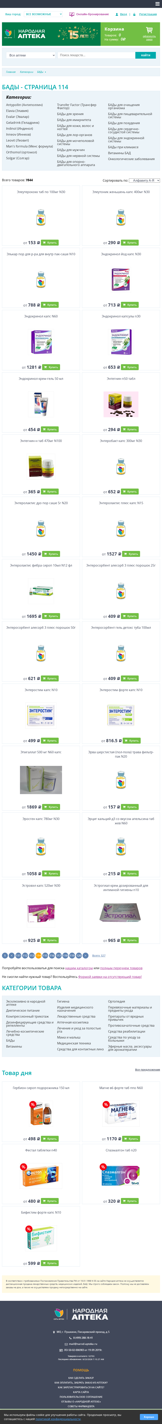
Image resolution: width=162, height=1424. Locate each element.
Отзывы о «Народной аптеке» (81, 1401)
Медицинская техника (74, 1043)
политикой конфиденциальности (58, 1419)
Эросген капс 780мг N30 (41, 819)
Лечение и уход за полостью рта (79, 1030)
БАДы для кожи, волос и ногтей (75, 127)
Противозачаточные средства (131, 1025)
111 (18, 955)
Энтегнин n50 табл (121, 378)
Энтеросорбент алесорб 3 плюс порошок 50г (41, 627)
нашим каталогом (79, 968)
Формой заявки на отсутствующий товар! (110, 977)
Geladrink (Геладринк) (22, 122)
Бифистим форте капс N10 (41, 1212)
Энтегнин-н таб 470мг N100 (41, 441)
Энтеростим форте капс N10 (121, 690)
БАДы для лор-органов (74, 134)
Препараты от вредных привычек (126, 1018)
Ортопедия (116, 1001)
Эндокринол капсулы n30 (121, 316)
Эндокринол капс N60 (41, 316)
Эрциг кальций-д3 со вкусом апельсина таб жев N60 (121, 821)
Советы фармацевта (81, 1406)
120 (78, 955)
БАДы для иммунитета (74, 119)
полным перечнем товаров (121, 968)
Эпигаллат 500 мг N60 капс (41, 752)
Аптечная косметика (73, 1022)
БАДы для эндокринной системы (126, 139)
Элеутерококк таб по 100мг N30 (41, 192)
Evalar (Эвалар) (17, 116)
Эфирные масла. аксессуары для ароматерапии (130, 1048)
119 (72, 955)
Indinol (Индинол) (19, 128)
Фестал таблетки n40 (41, 1150)
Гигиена (63, 1001)
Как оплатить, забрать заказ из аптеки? (81, 1382)
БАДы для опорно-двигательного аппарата (76, 163)
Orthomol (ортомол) (21, 152)
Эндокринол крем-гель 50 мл (41, 378)
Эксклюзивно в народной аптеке (25, 1003)
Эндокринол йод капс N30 (121, 254)
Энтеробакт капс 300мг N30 (121, 441)
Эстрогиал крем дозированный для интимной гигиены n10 (121, 887)
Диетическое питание (23, 1010)
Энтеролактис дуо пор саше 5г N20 (41, 503)
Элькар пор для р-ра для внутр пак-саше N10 (41, 254)
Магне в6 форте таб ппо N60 (121, 1088)
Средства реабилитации (126, 1031)
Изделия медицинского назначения (75, 1009)
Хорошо (149, 1417)
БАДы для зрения (70, 113)
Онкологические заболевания (131, 158)
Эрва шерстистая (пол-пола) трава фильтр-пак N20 (121, 754)
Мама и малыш (68, 1037)
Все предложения (147, 1069)
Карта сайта (81, 1392)
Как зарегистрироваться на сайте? (81, 1387)
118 (65, 955)
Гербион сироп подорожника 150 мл (41, 1088)
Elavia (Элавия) (17, 110)
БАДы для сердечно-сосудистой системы (123, 130)
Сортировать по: (116, 180)
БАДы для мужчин (71, 149)
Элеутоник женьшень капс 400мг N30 (121, 192)
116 (52, 955)
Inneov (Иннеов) (18, 134)
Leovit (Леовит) (17, 140)
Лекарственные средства (76, 1016)
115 (45, 955)
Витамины (14, 1046)
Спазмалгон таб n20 (121, 1150)
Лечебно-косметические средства (25, 1033)
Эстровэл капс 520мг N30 (41, 885)
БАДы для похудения (124, 123)
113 (31, 955)
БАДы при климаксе (123, 147)
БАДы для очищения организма (124, 106)
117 (58, 955)
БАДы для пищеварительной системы (130, 115)
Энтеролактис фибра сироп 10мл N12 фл (41, 565)
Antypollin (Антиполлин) (24, 104)
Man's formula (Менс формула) (29, 146)
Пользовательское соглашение (81, 1397)
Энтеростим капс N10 (41, 690)
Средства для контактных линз (80, 1049)
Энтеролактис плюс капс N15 (121, 503)
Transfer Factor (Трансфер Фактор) (76, 106)
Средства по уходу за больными (124, 1039)
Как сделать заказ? (81, 1378)
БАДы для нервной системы (78, 155)
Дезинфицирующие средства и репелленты (30, 1024)
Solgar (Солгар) (17, 158)
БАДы (10, 1040)
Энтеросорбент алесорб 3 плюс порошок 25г (121, 565)
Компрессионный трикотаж (27, 1016)
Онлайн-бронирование (92, 14)
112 (25, 955)
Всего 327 (98, 955)
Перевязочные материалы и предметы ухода (130, 1009)
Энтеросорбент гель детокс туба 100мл (121, 627)
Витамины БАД (119, 153)
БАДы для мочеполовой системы (75, 142)
